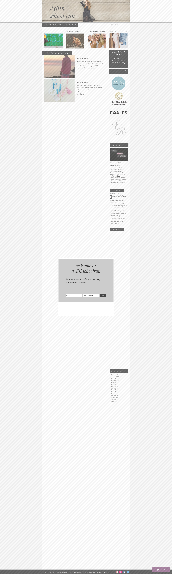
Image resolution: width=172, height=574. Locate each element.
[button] (111, 261)
